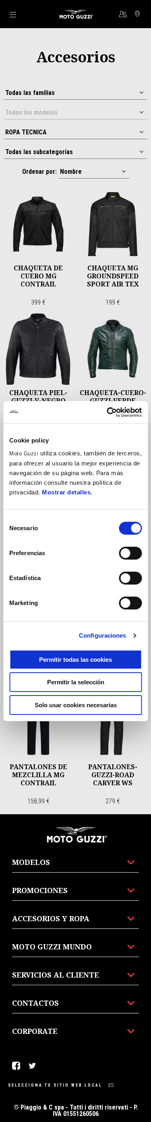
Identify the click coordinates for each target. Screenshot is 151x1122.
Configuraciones (102, 635)
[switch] (130, 553)
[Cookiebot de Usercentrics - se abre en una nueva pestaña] (107, 412)
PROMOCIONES (40, 890)
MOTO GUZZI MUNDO (52, 946)
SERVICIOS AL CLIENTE (55, 975)
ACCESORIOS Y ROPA (50, 918)
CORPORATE (35, 1031)
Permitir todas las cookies (75, 659)
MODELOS (31, 862)
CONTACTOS (35, 1003)
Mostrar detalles (66, 492)
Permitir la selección (75, 682)
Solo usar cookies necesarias (76, 705)
